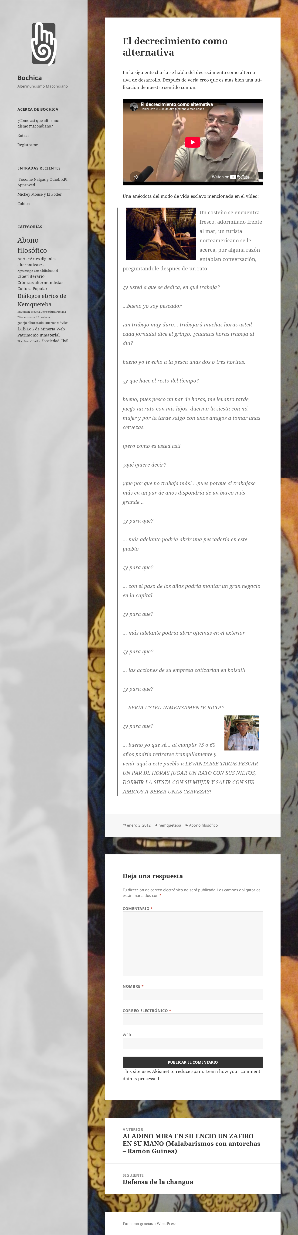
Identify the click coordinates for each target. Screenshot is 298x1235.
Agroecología (25, 270)
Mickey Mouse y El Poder (39, 194)
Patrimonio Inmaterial (38, 335)
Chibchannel (49, 271)
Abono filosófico (203, 825)
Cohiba (23, 203)
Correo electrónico (147, 1010)
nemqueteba (170, 825)
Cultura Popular (32, 288)
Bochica (29, 77)
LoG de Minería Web (46, 329)
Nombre (133, 986)
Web (127, 1034)
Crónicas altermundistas (40, 282)
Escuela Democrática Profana (48, 311)
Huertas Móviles (56, 323)
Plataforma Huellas (29, 341)
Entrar (23, 135)
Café (36, 270)
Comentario (138, 908)
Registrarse (27, 144)
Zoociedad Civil (54, 340)
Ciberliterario (30, 276)
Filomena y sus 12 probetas (33, 317)
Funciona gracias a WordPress (149, 1223)
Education (23, 311)
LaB (21, 329)
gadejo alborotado (30, 323)
